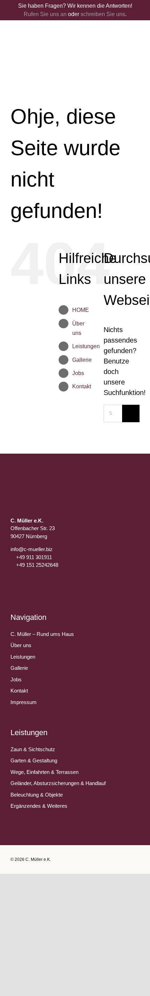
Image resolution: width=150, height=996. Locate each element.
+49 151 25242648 (37, 565)
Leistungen (86, 346)
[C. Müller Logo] (75, 31)
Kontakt (81, 386)
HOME (80, 310)
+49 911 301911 (34, 557)
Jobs (78, 373)
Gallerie (82, 360)
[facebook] (16, 588)
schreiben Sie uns (103, 14)
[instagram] (30, 588)
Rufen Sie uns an (45, 14)
